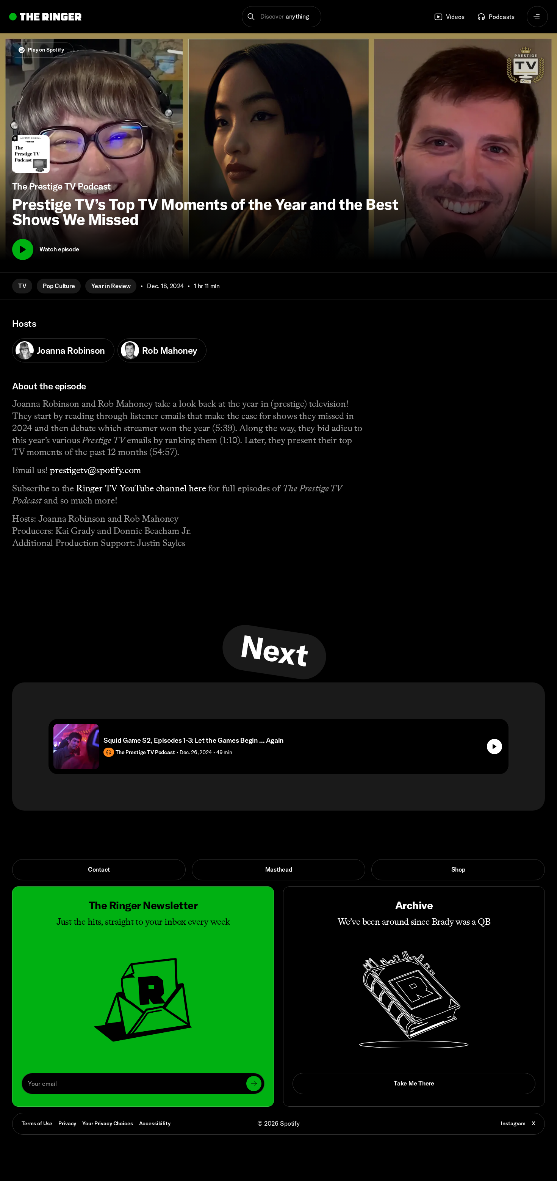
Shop (458, 869)
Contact (99, 869)
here (197, 488)
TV (22, 286)
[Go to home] (45, 16)
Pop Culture (59, 286)
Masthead (278, 869)
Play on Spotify (46, 49)
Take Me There (414, 1083)
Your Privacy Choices (107, 1124)
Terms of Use (37, 1123)
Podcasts (502, 16)
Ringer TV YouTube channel (131, 488)
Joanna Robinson (71, 350)
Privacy (67, 1123)
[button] (282, 16)
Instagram (513, 1123)
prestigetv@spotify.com (95, 469)
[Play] (22, 249)
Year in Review (110, 286)
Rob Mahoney (169, 350)
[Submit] (253, 1083)
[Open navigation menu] (537, 16)
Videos (455, 16)
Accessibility (155, 1123)
